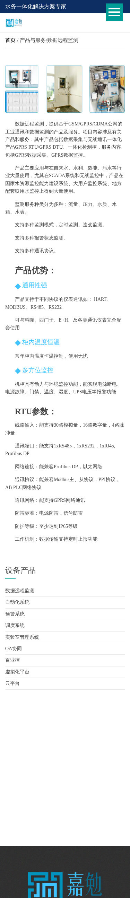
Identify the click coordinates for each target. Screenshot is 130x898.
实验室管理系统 (22, 637)
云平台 (12, 683)
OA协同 (13, 648)
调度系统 (15, 625)
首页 (10, 40)
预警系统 (15, 614)
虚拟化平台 (17, 671)
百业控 (12, 660)
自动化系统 (17, 602)
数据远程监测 (19, 590)
